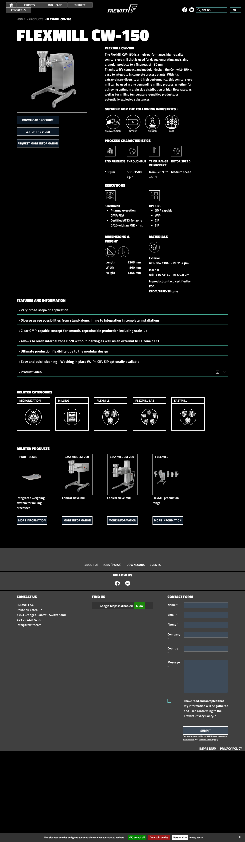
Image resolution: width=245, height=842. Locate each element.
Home (21, 19)
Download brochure (38, 120)
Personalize (180, 837)
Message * (174, 665)
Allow (140, 605)
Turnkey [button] (80, 5)
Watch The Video (38, 131)
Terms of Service (206, 739)
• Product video (30, 371)
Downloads (135, 564)
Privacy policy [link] (196, 837)
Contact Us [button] (18, 10)
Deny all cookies (159, 837)
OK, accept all (137, 837)
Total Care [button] (55, 5)
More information (32, 520)
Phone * (173, 624)
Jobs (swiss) (112, 564)
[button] (11, 4)
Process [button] (29, 5)
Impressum (207, 748)
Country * (173, 651)
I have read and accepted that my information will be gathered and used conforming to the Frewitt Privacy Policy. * (206, 708)
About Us (91, 564)
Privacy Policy (188, 739)
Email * (172, 614)
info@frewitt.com (29, 624)
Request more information (38, 143)
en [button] (234, 10)
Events (155, 564)
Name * (173, 604)
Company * (174, 637)
